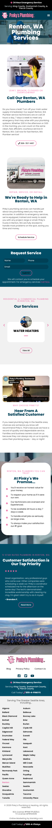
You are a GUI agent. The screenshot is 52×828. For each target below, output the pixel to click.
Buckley (6, 724)
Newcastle (28, 766)
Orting (26, 770)
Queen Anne (8, 778)
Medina (26, 759)
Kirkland (6, 751)
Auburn (26, 708)
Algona (5, 708)
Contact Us (40, 668)
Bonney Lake (29, 716)
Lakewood (28, 751)
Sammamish (29, 782)
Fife (24, 739)
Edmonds (27, 731)
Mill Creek (27, 763)
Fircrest (5, 743)
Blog (8, 668)
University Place (30, 798)
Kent (25, 747)
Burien (26, 724)
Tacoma (27, 794)
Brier (25, 720)
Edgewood (7, 731)
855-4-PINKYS (26, 692)
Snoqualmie (8, 794)
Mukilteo (6, 766)
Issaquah (27, 743)
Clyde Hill (27, 727)
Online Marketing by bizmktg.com (26, 818)
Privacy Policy (23, 668)
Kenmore (6, 747)
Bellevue (27, 712)
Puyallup (27, 774)
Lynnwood (7, 755)
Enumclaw (7, 735)
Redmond (28, 778)
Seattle (26, 786)
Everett (26, 735)
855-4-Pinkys (26, 824)
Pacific (5, 774)
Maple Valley (29, 755)
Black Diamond (9, 716)
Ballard (5, 712)
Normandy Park (9, 770)
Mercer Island (8, 763)
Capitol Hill (7, 727)
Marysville (7, 759)
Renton (5, 782)
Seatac (5, 786)
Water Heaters (26, 331)
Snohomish (28, 790)
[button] (49, 15)
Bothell (5, 720)
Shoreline (6, 790)
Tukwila (6, 798)
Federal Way (8, 739)
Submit (26, 272)
